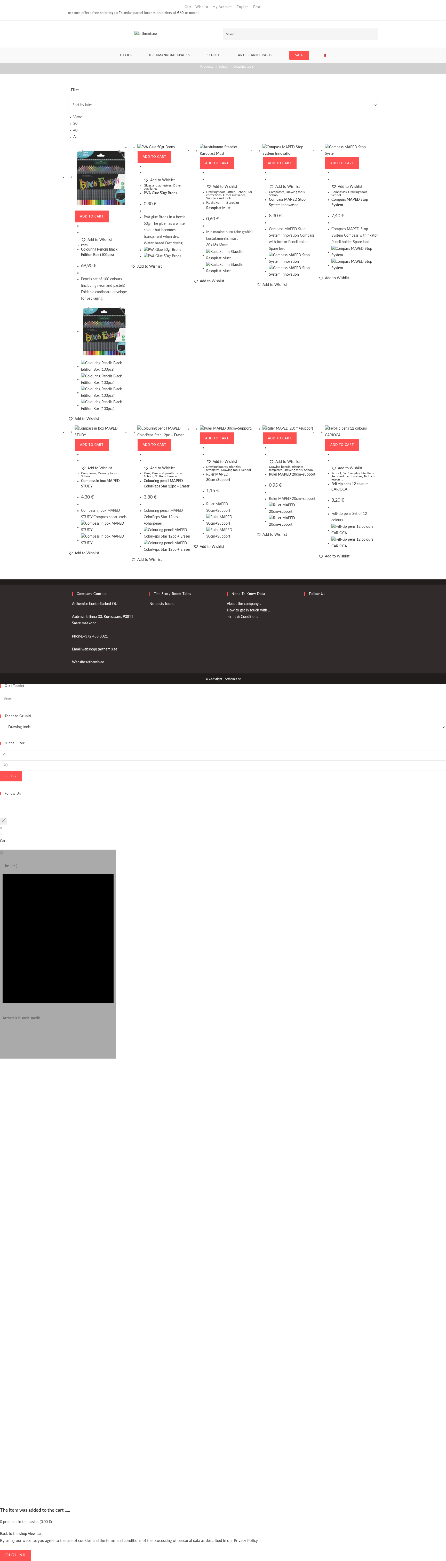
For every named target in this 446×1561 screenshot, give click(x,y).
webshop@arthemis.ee (99, 649)
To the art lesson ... (167, 476)
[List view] (72, 96)
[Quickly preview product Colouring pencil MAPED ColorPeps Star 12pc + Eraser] (145, 454)
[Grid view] (69, 96)
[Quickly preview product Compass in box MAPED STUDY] (82, 454)
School (241, 191)
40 (75, 130)
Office (231, 191)
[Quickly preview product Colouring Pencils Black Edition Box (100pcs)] (82, 226)
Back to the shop (13, 1534)
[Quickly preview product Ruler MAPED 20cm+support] (270, 447)
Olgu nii (15, 1555)
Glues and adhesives (157, 185)
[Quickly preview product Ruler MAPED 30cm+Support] (207, 447)
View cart (35, 1534)
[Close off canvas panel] (3, 821)
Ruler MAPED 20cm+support (292, 474)
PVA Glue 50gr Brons (160, 193)
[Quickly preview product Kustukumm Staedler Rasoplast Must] (207, 172)
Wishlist (202, 7)
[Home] (194, 66)
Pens (84, 244)
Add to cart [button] (91, 216)
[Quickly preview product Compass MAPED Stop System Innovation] (270, 172)
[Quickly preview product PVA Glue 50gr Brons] (145, 166)
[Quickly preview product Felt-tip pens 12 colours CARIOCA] (332, 454)
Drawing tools (243, 66)
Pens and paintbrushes (167, 473)
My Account (222, 7)
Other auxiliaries (234, 195)
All (75, 137)
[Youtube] (305, 619)
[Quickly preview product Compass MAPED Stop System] (332, 172)
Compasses (276, 191)
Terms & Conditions (242, 617)
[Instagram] (4, 1036)
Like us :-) (10, 866)
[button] (96, 240)
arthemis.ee (95, 662)
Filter (11, 776)
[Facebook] (305, 607)
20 (75, 124)
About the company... (244, 604)
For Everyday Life (354, 473)
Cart (188, 7)
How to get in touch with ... (248, 610)
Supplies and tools (218, 198)
